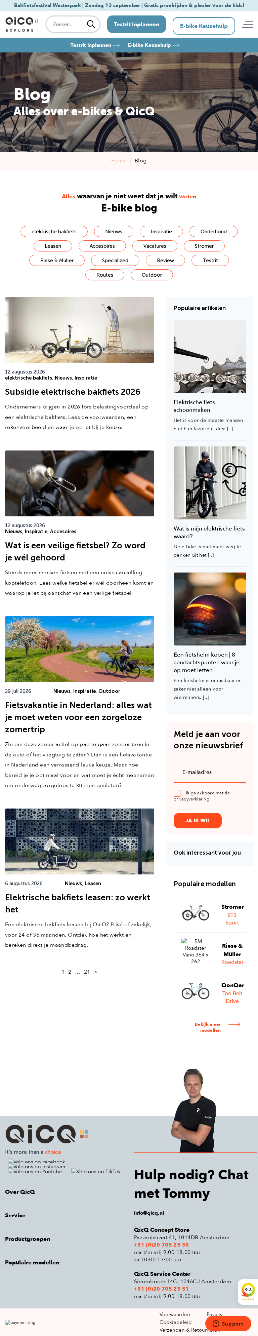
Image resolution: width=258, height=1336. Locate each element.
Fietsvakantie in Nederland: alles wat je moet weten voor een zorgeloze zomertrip (78, 717)
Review (165, 261)
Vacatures (154, 246)
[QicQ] (64, 1134)
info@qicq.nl (149, 1213)
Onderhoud (214, 232)
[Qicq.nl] (22, 24)
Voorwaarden (175, 1314)
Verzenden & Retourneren (190, 1330)
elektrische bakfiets (54, 232)
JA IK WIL (197, 820)
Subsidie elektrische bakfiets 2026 (72, 392)
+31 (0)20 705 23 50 (161, 1245)
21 (87, 972)
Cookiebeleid (176, 1322)
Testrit (210, 261)
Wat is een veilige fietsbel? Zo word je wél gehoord (75, 551)
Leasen (53, 246)
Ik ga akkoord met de (202, 796)
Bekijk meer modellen (208, 1027)
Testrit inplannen (136, 24)
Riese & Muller (57, 261)
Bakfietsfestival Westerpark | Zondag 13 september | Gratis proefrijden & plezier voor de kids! (129, 5)
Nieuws (113, 232)
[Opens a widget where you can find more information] (228, 1324)
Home (118, 160)
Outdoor (152, 275)
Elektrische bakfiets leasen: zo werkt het (77, 903)
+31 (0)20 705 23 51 (161, 1289)
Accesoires (102, 246)
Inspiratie (161, 232)
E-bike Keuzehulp (204, 26)
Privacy (214, 1314)
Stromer (204, 246)
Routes (104, 275)
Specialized (115, 261)
